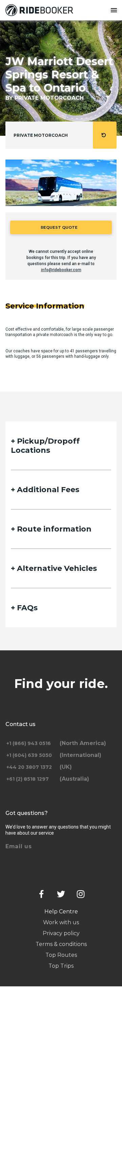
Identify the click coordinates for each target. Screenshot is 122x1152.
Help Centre (61, 911)
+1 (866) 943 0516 (28, 743)
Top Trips (61, 966)
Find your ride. (61, 683)
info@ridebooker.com (61, 269)
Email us (18, 846)
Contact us (20, 724)
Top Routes (61, 955)
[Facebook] (41, 894)
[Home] (40, 10)
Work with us (61, 922)
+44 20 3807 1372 (29, 767)
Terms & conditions (61, 944)
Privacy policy (61, 933)
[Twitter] (61, 894)
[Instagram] (80, 894)
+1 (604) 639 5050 (29, 755)
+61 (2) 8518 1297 (27, 779)
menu (114, 10)
